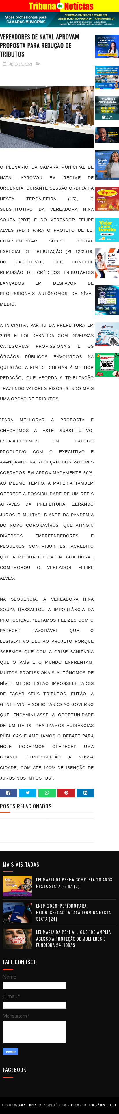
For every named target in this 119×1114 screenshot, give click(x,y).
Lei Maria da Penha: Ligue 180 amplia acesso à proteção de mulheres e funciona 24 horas (73, 938)
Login (113, 1105)
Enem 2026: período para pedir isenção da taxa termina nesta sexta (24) (73, 912)
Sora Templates (29, 1105)
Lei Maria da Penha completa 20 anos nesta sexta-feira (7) (74, 882)
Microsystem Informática (87, 1105)
